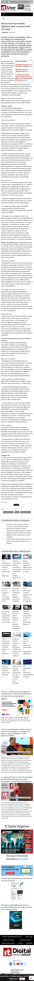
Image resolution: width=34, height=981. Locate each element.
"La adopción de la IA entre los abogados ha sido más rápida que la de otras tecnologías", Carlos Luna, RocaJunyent (17, 779)
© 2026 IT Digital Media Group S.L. (12, 937)
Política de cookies (8, 940)
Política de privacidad (8, 943)
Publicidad (29, 943)
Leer (30, 66)
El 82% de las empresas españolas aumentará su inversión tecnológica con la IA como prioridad (16, 674)
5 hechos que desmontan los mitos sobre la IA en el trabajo (17, 879)
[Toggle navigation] (3, 14)
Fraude (17, 512)
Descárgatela (28, 10)
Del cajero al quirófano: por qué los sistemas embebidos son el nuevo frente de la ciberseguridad (16, 907)
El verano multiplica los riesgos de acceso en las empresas (6, 670)
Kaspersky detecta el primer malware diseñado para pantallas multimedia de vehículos (16, 620)
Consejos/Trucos (8, 512)
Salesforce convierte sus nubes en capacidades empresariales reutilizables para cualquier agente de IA (16, 569)
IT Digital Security (25, 512)
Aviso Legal (29, 937)
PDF (20, 859)
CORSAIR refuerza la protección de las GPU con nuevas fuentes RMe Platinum (27, 618)
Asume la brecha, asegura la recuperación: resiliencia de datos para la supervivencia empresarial (16, 694)
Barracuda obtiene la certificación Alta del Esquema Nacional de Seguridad (16, 595)
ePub (25, 859)
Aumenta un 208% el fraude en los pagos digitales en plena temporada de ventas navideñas (18, 535)
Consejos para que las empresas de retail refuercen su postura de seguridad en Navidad (18, 541)
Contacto (20, 943)
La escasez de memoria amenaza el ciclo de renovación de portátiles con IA (6, 595)
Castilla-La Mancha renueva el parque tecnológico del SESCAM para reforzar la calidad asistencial (16, 647)
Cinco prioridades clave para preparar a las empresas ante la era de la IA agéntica (27, 595)
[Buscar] (4, 2)
